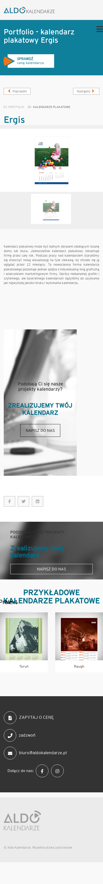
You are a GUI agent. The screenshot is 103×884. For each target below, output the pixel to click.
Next (7, 602)
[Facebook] (43, 770)
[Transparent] (51, 209)
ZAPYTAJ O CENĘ (36, 717)
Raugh (79, 666)
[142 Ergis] (9, 501)
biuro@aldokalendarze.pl (43, 752)
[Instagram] (58, 770)
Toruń (23, 666)
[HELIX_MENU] (98, 29)
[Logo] (36, 10)
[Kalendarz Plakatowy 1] (51, 160)
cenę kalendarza (29, 61)
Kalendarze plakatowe (51, 107)
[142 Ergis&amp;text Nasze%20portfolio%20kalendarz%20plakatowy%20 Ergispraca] (23, 501)
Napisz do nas (40, 430)
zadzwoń (27, 734)
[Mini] (24, 636)
